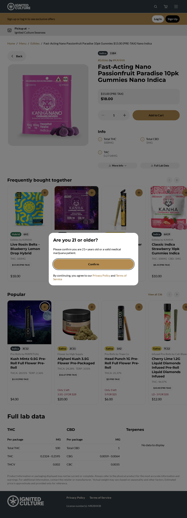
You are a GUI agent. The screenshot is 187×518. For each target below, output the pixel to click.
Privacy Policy (101, 275)
